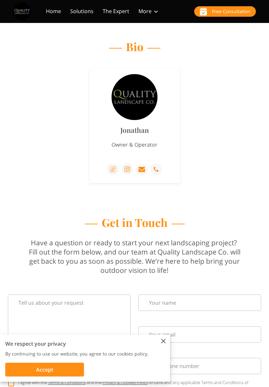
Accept (44, 369)
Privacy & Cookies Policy (125, 382)
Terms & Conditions (67, 382)
